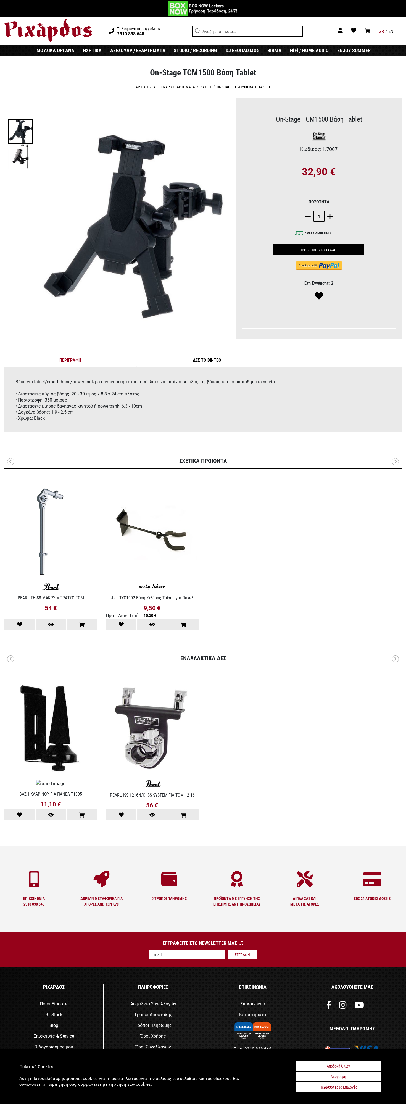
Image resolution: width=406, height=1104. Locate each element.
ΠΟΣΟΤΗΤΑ (319, 201)
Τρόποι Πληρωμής (153, 1025)
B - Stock (53, 1014)
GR (381, 31)
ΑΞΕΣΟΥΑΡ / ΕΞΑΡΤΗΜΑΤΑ (137, 50)
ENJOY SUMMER (354, 50)
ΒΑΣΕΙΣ (206, 87)
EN (391, 31)
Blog (53, 1025)
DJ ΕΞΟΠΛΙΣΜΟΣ (242, 50)
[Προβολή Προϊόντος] (51, 624)
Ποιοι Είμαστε (54, 1003)
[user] (340, 30)
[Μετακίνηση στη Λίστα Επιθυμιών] (19, 624)
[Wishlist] (319, 296)
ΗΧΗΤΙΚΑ (92, 50)
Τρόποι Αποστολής (153, 1014)
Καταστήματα (252, 1014)
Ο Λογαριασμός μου (53, 1047)
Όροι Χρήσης (153, 1036)
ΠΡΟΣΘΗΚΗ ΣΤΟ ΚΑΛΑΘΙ (318, 250)
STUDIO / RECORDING (195, 50)
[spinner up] (329, 216)
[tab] (70, 361)
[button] (198, 31)
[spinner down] (309, 216)
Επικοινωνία (252, 1003)
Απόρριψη (338, 1076)
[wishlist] (353, 30)
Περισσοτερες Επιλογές (338, 1087)
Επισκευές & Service (53, 1036)
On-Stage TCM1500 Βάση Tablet (243, 87)
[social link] (329, 1006)
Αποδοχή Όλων (338, 1066)
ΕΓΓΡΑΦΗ (242, 954)
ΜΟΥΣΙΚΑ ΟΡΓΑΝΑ (55, 50)
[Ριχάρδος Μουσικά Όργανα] (48, 30)
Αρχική (142, 87)
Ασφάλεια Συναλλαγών (153, 1003)
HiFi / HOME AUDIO (309, 50)
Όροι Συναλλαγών (153, 1047)
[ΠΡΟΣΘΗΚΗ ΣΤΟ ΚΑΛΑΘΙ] (82, 624)
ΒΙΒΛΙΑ (274, 50)
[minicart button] (367, 30)
